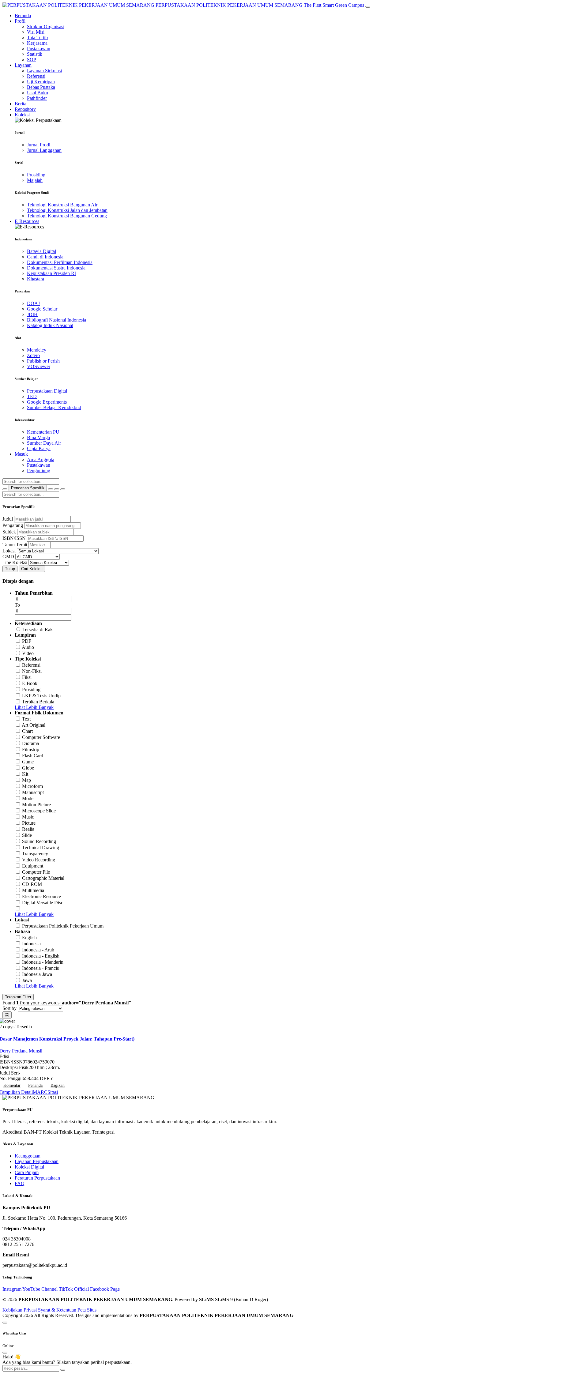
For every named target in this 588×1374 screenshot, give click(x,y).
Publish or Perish (43, 360)
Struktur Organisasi (45, 26)
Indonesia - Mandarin (42, 962)
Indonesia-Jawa (37, 974)
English (29, 937)
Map (26, 780)
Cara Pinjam (27, 1172)
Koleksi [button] (22, 114)
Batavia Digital (41, 251)
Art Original (33, 725)
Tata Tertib (37, 37)
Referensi (36, 76)
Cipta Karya (39, 448)
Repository (25, 109)
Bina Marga (38, 437)
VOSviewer (38, 366)
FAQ (19, 1183)
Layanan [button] (23, 65)
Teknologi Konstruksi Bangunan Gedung (67, 215)
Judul (7, 518)
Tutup (10, 569)
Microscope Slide (39, 810)
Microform (32, 786)
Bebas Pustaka (41, 87)
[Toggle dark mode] (4, 489)
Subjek (9, 531)
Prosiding (36, 174)
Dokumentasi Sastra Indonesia (56, 267)
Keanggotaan (27, 1155)
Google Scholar (42, 308)
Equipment (32, 865)
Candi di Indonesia (45, 256)
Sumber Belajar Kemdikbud (54, 407)
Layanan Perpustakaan (36, 1161)
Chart (27, 731)
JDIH (32, 314)
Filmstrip (30, 749)
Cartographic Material (43, 878)
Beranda (23, 15)
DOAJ (33, 303)
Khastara (35, 278)
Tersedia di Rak (37, 629)
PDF (26, 641)
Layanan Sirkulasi (44, 70)
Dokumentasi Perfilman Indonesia (59, 262)
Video (28, 653)
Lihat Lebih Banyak (34, 707)
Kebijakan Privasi (19, 1309)
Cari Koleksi (32, 569)
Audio (28, 647)
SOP (31, 59)
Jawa (27, 980)
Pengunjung (38, 470)
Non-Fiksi (32, 671)
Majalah (35, 180)
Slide (27, 835)
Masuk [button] (21, 454)
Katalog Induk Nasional (50, 325)
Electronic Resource (41, 896)
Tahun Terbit (14, 544)
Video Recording (38, 859)
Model (28, 798)
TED (32, 396)
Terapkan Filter (18, 997)
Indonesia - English (40, 955)
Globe (28, 767)
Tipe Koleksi (14, 562)
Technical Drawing (40, 847)
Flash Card (32, 755)
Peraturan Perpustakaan (37, 1177)
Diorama (30, 743)
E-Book (29, 683)
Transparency (35, 853)
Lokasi (9, 550)
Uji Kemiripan (41, 81)
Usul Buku (37, 92)
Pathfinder (37, 98)
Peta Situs (86, 1309)
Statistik (34, 54)
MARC (40, 1092)
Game (28, 761)
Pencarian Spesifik (27, 488)
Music (28, 816)
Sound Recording (39, 841)
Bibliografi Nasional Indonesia (56, 319)
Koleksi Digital (29, 1166)
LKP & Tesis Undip (41, 695)
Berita (20, 103)
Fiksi (27, 677)
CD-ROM (32, 884)
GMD (8, 556)
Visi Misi (35, 32)
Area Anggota (40, 459)
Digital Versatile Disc (42, 902)
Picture (29, 823)
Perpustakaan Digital (47, 390)
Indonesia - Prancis (40, 968)
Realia (28, 829)
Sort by (9, 1008)
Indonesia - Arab (38, 949)
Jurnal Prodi (38, 144)
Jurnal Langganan (44, 150)
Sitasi (52, 1092)
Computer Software (41, 737)
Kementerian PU (43, 432)
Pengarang (12, 525)
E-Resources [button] (27, 221)
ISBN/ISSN (14, 538)
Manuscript (33, 792)
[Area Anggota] (62, 489)
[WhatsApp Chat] (4, 1322)
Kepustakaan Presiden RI (51, 273)
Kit (25, 774)
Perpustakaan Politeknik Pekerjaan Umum (63, 925)
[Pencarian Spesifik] (50, 489)
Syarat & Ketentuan (57, 1309)
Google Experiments (47, 402)
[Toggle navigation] (367, 7)
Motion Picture (36, 804)
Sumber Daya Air (44, 443)
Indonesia (31, 943)
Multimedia (33, 890)
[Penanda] (56, 489)
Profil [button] (20, 21)
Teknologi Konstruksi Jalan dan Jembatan (67, 210)
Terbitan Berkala (38, 701)
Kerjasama (37, 43)
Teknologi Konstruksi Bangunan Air (62, 204)
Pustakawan (38, 48)
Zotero (33, 355)
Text (26, 718)
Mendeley (36, 349)
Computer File (36, 872)
